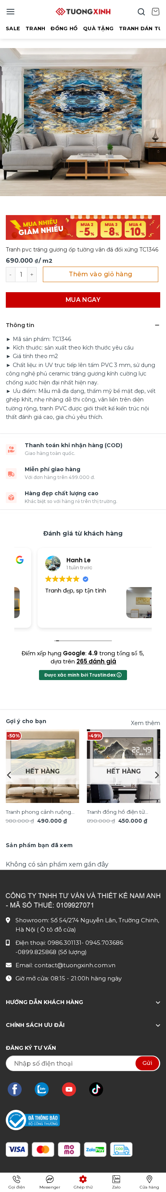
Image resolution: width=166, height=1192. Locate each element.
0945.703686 (104, 942)
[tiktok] (100, 1089)
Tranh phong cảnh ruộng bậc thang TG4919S (38, 812)
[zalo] (45, 1089)
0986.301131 (64, 942)
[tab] (39, 845)
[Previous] (9, 775)
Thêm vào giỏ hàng (100, 274)
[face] (18, 1089)
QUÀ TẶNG (98, 28)
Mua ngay (83, 299)
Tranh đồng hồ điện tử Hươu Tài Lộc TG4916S (116, 812)
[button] (10, 11)
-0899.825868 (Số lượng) (51, 952)
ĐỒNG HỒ (64, 28)
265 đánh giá (96, 661)
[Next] (156, 775)
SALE (13, 28)
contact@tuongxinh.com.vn (74, 965)
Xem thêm (145, 723)
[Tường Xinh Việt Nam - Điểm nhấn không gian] (83, 12)
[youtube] (73, 1089)
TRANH (35, 28)
